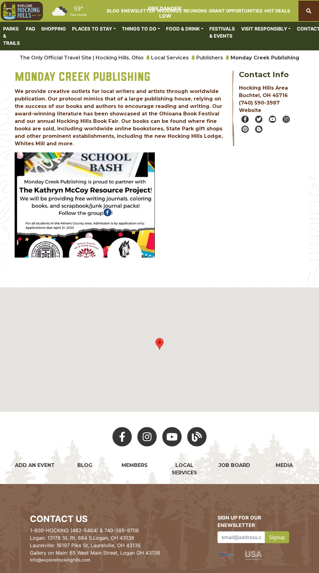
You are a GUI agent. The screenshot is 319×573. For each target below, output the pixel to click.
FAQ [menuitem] (30, 29)
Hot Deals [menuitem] (277, 10)
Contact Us (59, 519)
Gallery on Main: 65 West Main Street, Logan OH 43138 (95, 553)
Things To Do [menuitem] (139, 29)
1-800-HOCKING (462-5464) (64, 530)
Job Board (234, 465)
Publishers (209, 58)
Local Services (170, 58)
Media (284, 465)
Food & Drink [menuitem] (183, 29)
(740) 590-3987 (259, 103)
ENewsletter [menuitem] (138, 10)
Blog (85, 465)
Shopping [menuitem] (53, 29)
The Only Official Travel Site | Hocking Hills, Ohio (82, 58)
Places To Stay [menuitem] (92, 29)
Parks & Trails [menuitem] (11, 36)
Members (134, 465)
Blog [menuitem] (113, 10)
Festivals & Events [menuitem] (222, 32)
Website (250, 110)
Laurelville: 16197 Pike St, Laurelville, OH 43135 (85, 545)
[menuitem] (22, 11)
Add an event (35, 465)
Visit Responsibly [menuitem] (264, 29)
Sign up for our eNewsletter (239, 521)
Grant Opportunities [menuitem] (235, 10)
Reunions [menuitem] (195, 10)
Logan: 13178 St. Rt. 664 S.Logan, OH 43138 (82, 538)
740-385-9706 (121, 530)
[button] (25, 212)
